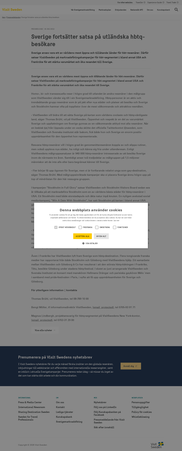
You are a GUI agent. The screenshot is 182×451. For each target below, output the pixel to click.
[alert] (91, 225)
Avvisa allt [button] (101, 236)
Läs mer (116, 221)
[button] (91, 243)
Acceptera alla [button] (82, 236)
